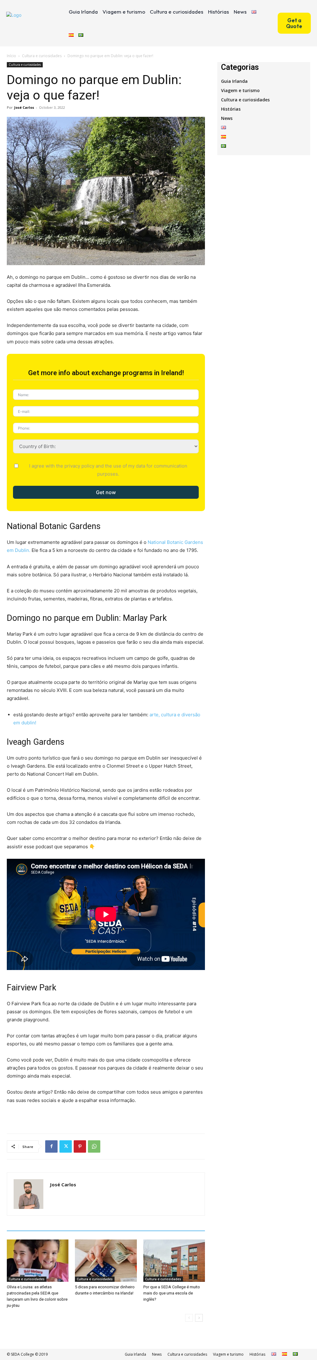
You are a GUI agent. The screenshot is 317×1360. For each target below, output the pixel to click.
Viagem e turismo (240, 90)
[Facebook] (51, 1146)
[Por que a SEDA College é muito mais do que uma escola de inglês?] (174, 1260)
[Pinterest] (80, 1146)
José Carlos (24, 107)
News (226, 118)
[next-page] (199, 1318)
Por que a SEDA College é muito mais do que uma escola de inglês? (171, 1293)
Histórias (231, 109)
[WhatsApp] (94, 1146)
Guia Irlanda (234, 81)
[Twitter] (65, 1146)
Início (11, 55)
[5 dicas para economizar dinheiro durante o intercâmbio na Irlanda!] (106, 1260)
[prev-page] (189, 1318)
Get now (106, 492)
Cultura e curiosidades (42, 55)
